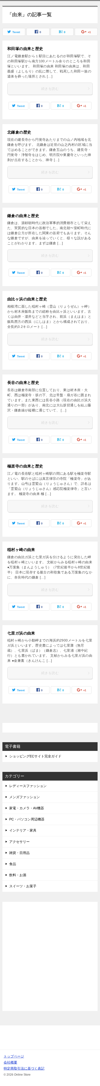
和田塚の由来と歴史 (25, 49)
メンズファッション (24, 797)
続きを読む (50, 89)
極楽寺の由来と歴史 (25, 466)
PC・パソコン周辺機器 (26, 819)
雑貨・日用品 (19, 853)
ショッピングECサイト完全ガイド (35, 756)
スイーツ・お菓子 (22, 886)
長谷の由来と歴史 (23, 383)
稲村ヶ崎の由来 (21, 550)
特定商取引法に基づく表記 (24, 1068)
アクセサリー (19, 842)
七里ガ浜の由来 (21, 633)
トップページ (14, 1056)
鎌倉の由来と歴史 (23, 216)
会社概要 (10, 1062)
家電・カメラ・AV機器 (26, 808)
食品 (12, 864)
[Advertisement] (50, 956)
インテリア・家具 (22, 830)
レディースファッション (28, 786)
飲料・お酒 (17, 875)
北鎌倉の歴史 (19, 132)
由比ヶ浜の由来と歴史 (27, 299)
